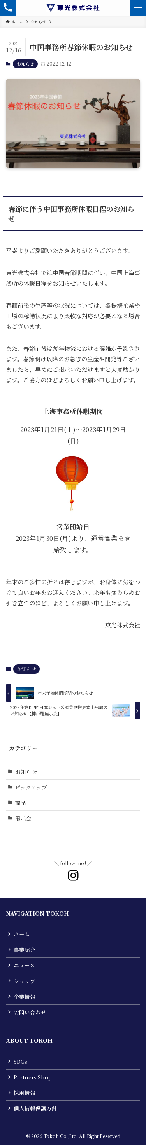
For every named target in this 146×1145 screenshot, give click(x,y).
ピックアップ (31, 787)
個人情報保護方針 (35, 1108)
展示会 (23, 818)
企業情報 (24, 996)
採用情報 (24, 1092)
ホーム (22, 934)
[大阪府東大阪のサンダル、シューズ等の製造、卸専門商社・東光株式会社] (73, 8)
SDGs (20, 1061)
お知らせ (25, 64)
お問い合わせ (30, 1012)
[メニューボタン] (138, 8)
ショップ (24, 981)
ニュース (24, 965)
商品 (20, 803)
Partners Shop (33, 1077)
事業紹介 (24, 949)
